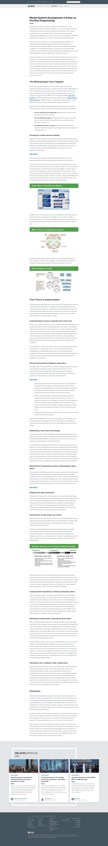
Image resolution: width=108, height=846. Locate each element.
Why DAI (78, 825)
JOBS (51, 1)
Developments (14, 775)
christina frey (17, 798)
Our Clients (41, 824)
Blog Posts (51, 820)
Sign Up (29, 816)
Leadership (30, 823)
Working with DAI (42, 825)
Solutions (40, 820)
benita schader (24, 798)
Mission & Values (31, 820)
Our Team (30, 825)
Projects (40, 823)
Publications (54, 6)
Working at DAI (77, 820)
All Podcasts (51, 829)
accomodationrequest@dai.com (50, 837)
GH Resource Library (53, 824)
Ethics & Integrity (31, 827)
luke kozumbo (48, 798)
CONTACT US (38, 1)
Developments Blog (53, 821)
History (29, 821)
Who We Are (39, 6)
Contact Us (32, 816)
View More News (66, 820)
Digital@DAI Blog (52, 823)
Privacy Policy (42, 816)
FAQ (28, 1)
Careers (66, 6)
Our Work (47, 6)
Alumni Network (77, 827)
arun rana (77, 798)
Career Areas (77, 823)
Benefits (78, 821)
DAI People (78, 824)
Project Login (37, 816)
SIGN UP (32, 1)
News (60, 6)
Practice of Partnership (53, 828)
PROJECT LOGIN (45, 1)
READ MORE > (34, 154)
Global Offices (30, 824)
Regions (40, 821)
